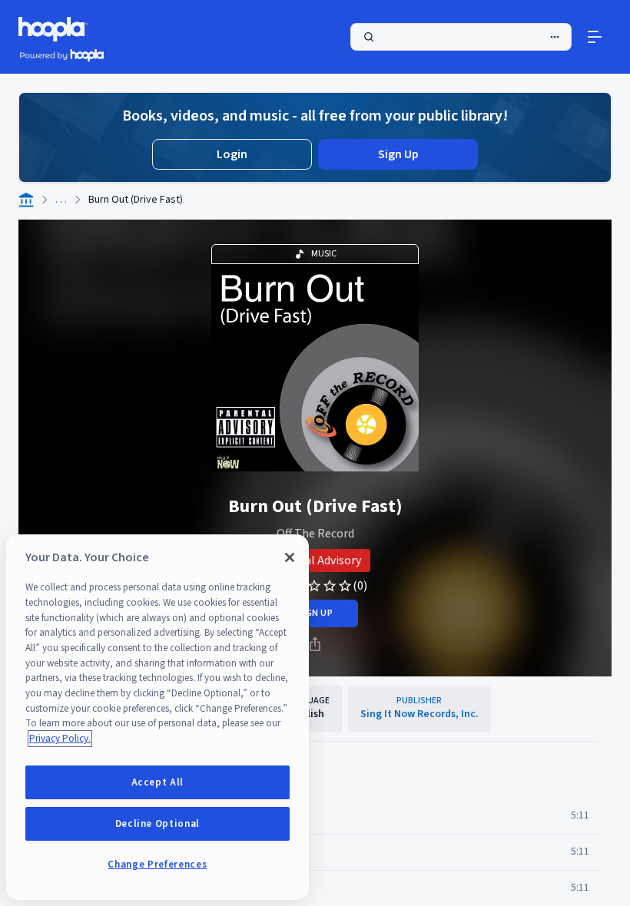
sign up (315, 613)
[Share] (315, 644)
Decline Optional (158, 824)
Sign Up (398, 154)
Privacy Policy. (60, 739)
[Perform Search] (461, 37)
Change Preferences (157, 864)
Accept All (157, 782)
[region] (157, 717)
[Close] (290, 557)
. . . (61, 199)
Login (232, 154)
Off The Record (315, 533)
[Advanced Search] (555, 36)
